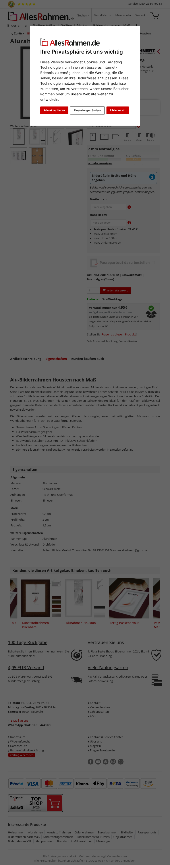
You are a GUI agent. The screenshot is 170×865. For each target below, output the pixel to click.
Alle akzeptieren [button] (54, 110)
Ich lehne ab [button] (117, 110)
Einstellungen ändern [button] (87, 110)
